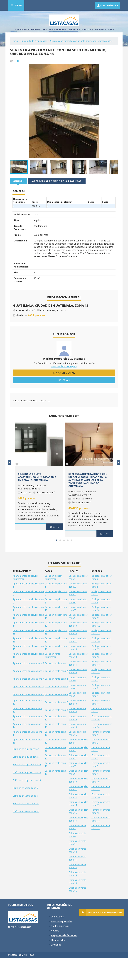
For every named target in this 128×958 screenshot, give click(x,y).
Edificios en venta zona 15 (26, 811)
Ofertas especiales (60, 925)
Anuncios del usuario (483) (64, 366)
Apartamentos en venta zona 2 (28, 670)
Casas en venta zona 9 (56, 709)
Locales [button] (46, 29)
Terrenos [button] (72, 29)
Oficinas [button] (59, 29)
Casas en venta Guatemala (52, 655)
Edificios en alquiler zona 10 (27, 764)
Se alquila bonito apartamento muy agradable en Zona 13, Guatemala (37, 476)
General (18, 181)
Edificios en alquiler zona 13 (27, 772)
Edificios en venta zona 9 (25, 795)
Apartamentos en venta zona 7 (28, 694)
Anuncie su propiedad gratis (105, 912)
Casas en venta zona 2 (56, 670)
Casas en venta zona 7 (56, 702)
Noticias (55, 930)
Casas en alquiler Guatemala (53, 577)
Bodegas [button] (100, 29)
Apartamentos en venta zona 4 (28, 678)
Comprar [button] (33, 29)
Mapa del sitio (58, 940)
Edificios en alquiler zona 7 (26, 756)
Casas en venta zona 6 (56, 694)
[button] (115, 67)
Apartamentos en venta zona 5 (28, 686)
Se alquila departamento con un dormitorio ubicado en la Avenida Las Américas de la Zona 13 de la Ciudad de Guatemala (87, 480)
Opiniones (56, 944)
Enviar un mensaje (64, 372)
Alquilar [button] (19, 29)
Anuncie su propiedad (61, 921)
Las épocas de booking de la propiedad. (56, 181)
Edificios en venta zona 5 (25, 787)
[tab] (18, 181)
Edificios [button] (86, 29)
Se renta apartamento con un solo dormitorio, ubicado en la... (81, 40)
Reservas (64, 380)
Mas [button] (110, 29)
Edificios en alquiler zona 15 (27, 780)
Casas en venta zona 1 (56, 663)
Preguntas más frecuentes (64, 935)
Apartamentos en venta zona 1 (28, 663)
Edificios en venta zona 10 (26, 803)
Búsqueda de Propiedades (34, 40)
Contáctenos (57, 916)
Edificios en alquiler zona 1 (26, 748)
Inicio (15, 40)
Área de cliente (108, 5)
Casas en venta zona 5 (56, 686)
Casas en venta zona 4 (56, 678)
